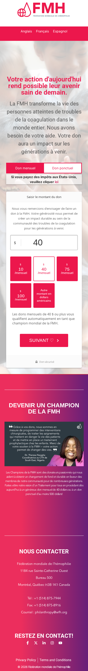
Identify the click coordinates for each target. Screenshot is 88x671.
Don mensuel (25, 168)
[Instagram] (52, 643)
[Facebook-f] (27, 643)
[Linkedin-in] (44, 643)
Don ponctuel (62, 168)
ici (56, 182)
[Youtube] (60, 643)
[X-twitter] (36, 643)
